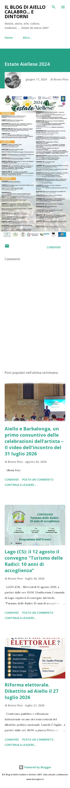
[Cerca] (53, 7)
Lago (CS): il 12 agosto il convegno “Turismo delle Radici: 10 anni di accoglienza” (34, 560)
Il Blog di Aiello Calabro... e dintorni (25, 12)
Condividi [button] (54, 247)
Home (9, 37)
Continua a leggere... (21, 485)
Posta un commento (37, 479)
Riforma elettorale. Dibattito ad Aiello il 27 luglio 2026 (32, 690)
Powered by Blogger (37, 767)
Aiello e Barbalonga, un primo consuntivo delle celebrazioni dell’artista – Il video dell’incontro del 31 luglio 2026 (34, 441)
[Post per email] (7, 247)
